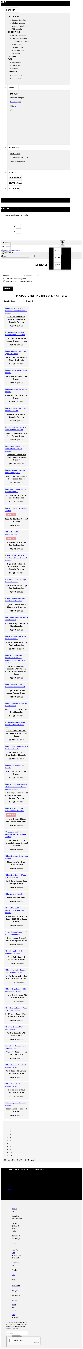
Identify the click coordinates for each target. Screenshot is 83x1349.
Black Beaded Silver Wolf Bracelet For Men (16, 1072)
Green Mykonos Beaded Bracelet (16, 1110)
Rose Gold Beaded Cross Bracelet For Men (16, 415)
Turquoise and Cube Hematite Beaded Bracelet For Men (16, 843)
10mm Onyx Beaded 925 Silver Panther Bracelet (16, 434)
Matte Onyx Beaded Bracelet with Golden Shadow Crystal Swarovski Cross (16, 670)
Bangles (14, 94)
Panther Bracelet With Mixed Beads (16, 1034)
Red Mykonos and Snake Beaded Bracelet (16, 496)
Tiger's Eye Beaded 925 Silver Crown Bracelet (16, 605)
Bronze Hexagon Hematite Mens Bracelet (16, 624)
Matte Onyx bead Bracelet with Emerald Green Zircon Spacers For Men (16, 795)
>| (12, 1155)
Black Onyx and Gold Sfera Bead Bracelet (16, 710)
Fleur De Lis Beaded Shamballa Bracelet (16, 958)
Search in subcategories (15, 278)
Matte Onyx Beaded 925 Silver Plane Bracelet (16, 996)
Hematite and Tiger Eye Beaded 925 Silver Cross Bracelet (16, 919)
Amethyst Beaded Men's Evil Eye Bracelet (16, 1053)
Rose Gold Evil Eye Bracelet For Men (16, 520)
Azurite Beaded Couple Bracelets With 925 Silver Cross (16, 733)
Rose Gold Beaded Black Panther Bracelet (16, 643)
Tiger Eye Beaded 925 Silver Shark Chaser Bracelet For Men (16, 566)
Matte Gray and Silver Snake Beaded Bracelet (16, 820)
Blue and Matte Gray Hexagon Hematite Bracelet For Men (16, 319)
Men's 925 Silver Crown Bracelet (16, 772)
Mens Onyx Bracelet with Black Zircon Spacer (16, 477)
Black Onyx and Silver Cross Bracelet (16, 863)
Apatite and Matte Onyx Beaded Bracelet (16, 586)
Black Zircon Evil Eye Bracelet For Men (16, 1091)
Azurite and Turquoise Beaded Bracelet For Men (16, 339)
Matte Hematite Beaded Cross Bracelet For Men (16, 977)
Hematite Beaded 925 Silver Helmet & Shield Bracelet (16, 457)
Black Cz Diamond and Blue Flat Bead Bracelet (16, 753)
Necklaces (14, 154)
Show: (28, 301)
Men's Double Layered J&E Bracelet (16, 396)
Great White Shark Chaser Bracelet (16, 377)
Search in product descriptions (18, 281)
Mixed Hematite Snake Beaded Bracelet (16, 543)
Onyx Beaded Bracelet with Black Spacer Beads (16, 939)
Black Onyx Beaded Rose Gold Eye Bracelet (16, 882)
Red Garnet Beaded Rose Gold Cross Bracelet (16, 1015)
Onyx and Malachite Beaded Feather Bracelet (16, 691)
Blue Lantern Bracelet (16, 897)
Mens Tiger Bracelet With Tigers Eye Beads (16, 358)
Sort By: (7, 301)
